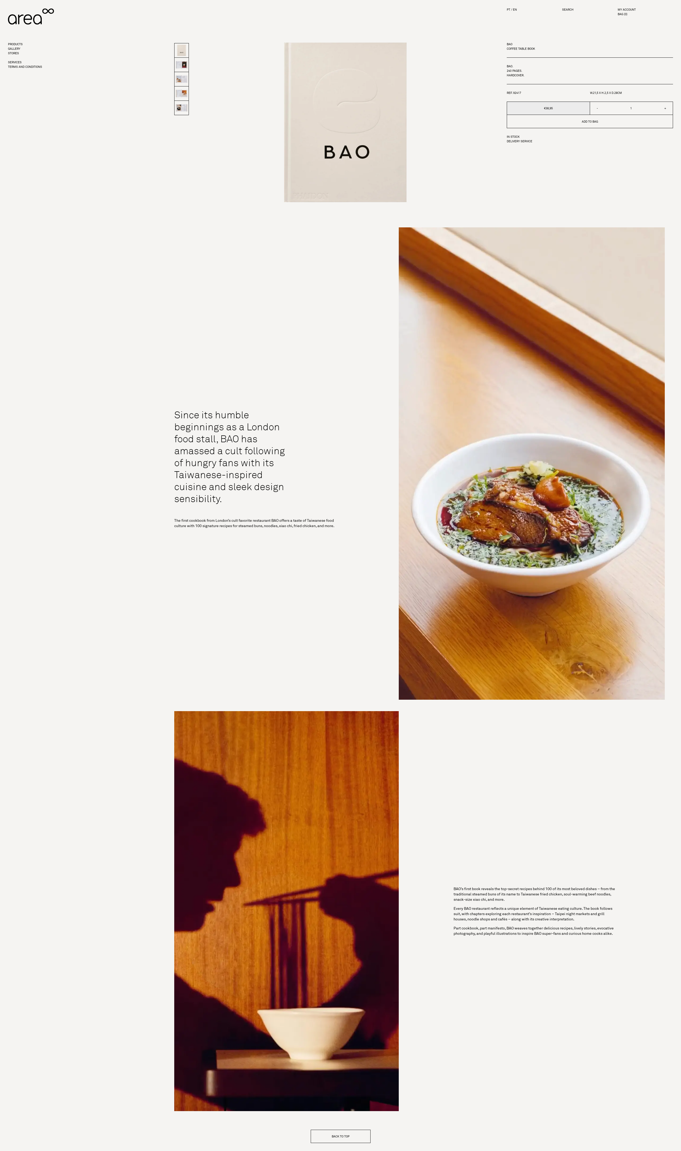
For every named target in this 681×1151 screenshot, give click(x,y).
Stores (13, 53)
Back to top (341, 1136)
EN (515, 9)
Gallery (14, 49)
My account (627, 9)
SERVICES (15, 62)
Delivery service (519, 141)
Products (15, 44)
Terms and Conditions (25, 67)
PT (508, 9)
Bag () (622, 14)
